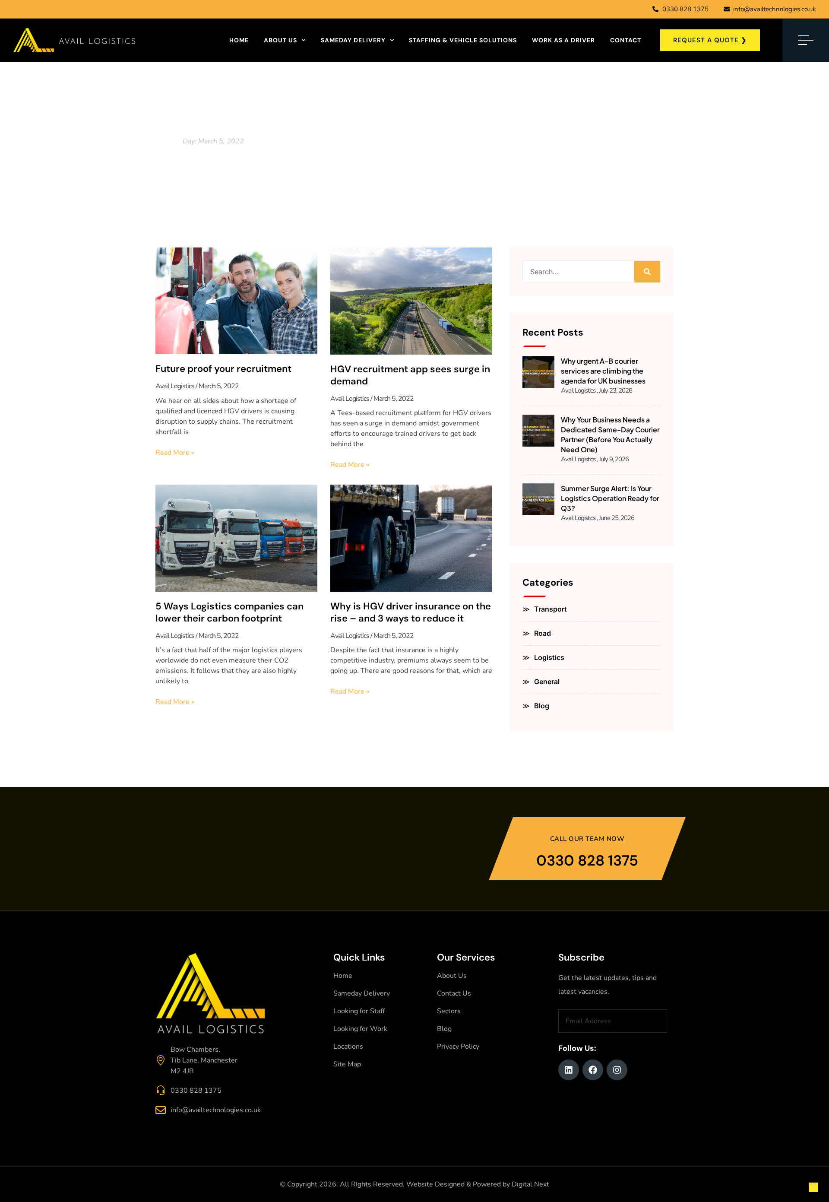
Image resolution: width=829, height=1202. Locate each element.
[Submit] (662, 1021)
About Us (280, 40)
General (547, 681)
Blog (541, 705)
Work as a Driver (563, 40)
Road (542, 633)
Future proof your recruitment (223, 368)
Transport (550, 609)
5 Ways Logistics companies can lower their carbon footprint (229, 612)
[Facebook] (592, 1069)
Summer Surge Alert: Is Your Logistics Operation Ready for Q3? (610, 498)
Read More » (174, 452)
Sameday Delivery (353, 40)
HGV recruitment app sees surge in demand (410, 375)
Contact (625, 40)
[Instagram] (617, 1069)
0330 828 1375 (587, 860)
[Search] (647, 271)
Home (239, 40)
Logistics (549, 657)
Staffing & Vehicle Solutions (463, 40)
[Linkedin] (568, 1069)
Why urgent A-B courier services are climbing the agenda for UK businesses (603, 370)
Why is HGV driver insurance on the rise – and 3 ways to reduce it (410, 612)
